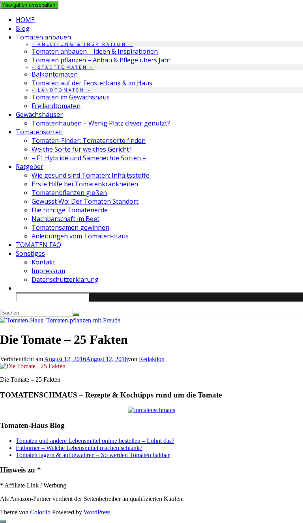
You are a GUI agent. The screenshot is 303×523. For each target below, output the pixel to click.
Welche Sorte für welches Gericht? (82, 149)
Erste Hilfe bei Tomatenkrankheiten (85, 184)
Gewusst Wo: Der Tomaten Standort (85, 201)
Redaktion (152, 359)
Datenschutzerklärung (65, 279)
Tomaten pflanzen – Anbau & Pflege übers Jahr (101, 60)
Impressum (48, 270)
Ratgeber (29, 166)
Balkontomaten (55, 74)
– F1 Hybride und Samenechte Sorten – (89, 158)
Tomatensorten (39, 131)
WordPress (97, 512)
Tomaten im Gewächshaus (71, 97)
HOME (25, 19)
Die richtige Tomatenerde (70, 210)
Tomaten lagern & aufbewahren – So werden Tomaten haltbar (93, 455)
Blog (23, 28)
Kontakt (43, 262)
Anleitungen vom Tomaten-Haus (80, 236)
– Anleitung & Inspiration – (82, 44)
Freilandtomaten (56, 105)
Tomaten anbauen (43, 37)
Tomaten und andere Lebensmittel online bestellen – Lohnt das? (95, 440)
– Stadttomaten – (63, 67)
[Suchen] (76, 314)
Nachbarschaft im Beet (65, 218)
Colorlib (40, 512)
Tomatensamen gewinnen (70, 227)
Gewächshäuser (39, 114)
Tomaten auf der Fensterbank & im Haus (92, 83)
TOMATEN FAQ (38, 244)
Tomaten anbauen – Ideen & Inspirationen (95, 51)
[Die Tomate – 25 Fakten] (32, 366)
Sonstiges (30, 253)
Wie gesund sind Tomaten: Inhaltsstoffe (91, 175)
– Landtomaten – (61, 90)
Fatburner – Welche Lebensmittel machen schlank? (79, 447)
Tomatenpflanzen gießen (69, 192)
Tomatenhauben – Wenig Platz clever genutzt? (101, 123)
